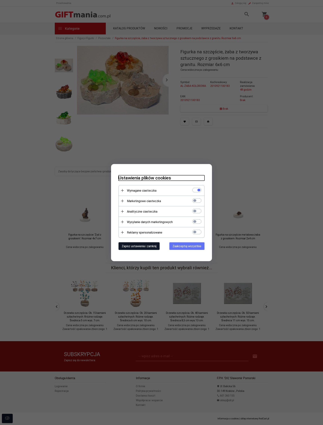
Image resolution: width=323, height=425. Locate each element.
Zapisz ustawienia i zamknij (139, 246)
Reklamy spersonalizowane (144, 232)
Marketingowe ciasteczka (144, 201)
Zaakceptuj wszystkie (187, 246)
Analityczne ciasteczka (142, 211)
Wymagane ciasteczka (141, 190)
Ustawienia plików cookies (145, 177)
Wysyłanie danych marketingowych (150, 222)
